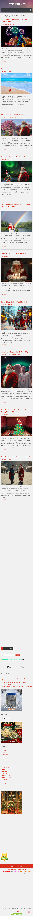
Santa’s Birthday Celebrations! (13, 254)
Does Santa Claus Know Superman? (15, 457)
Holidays (4, 159)
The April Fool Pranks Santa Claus (14, 157)
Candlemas (5, 756)
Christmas (4, 758)
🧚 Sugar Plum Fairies (8, 680)
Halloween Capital (26, 871)
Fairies (4, 765)
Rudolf (3, 781)
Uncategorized (6, 788)
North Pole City (16, 3)
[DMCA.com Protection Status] (4, 860)
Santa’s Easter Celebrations (12, 114)
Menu (16, 10)
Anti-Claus (4, 752)
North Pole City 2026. (16, 866)
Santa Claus (11, 24)
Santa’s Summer (7, 69)
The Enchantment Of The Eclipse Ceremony (13, 678)
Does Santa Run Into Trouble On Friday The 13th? (14, 411)
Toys (3, 786)
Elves (3, 763)
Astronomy (5, 754)
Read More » (4, 61)
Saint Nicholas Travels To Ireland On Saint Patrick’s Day (15, 205)
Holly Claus (5, 24)
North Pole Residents (7, 777)
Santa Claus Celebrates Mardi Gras (15, 302)
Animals (4, 750)
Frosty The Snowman (7, 767)
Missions (4, 773)
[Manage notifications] (29, 912)
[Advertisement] (16, 576)
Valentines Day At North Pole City (14, 352)
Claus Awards (5, 761)
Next (11, 648)
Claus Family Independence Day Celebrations (14, 682)
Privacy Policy (16, 911)
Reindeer (4, 779)
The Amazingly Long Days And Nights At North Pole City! (17, 686)
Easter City (16, 871)
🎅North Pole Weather (16, 667)
